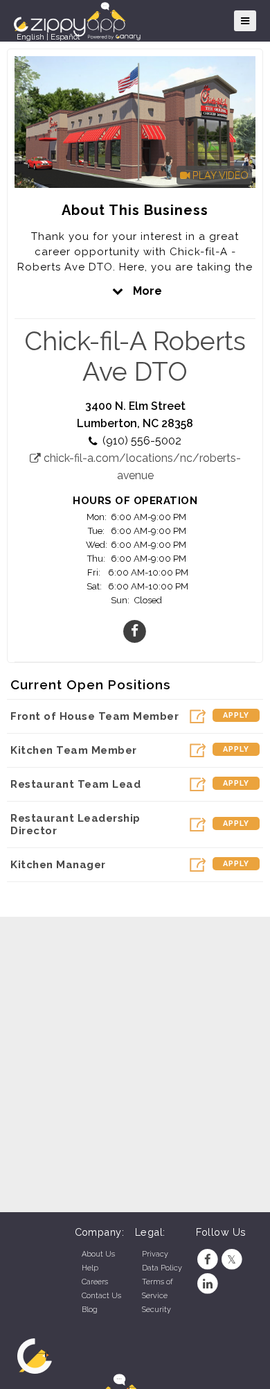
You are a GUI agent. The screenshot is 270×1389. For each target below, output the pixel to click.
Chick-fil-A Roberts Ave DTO (135, 356)
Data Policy (162, 1267)
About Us (98, 1254)
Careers (95, 1281)
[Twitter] (231, 1260)
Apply (236, 715)
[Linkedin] (208, 1284)
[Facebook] (208, 1260)
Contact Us (101, 1295)
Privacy (155, 1254)
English (30, 37)
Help (90, 1267)
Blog (90, 1309)
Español (65, 37)
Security (156, 1309)
